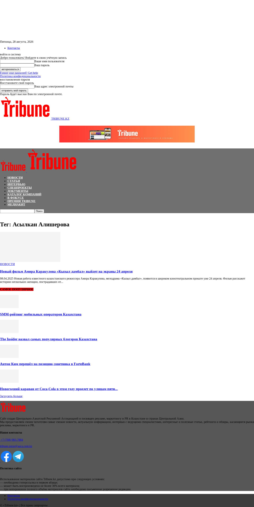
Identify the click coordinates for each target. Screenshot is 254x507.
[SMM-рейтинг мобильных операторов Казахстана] (9, 307)
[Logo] (13, 171)
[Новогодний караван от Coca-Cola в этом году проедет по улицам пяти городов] (9, 381)
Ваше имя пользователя (49, 61)
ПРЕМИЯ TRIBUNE (21, 201)
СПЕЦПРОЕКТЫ (19, 187)
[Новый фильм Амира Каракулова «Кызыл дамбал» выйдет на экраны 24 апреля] (30, 260)
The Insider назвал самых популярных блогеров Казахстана (48, 339)
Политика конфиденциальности (20, 76)
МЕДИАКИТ (16, 204)
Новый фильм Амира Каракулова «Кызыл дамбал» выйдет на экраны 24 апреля (66, 271)
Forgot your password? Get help (19, 72)
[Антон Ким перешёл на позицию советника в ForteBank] (9, 356)
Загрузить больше (11, 396)
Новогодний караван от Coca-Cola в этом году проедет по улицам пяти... (59, 389)
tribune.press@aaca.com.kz (16, 446)
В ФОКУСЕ (15, 197)
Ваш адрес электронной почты (53, 86)
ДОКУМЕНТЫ (17, 191)
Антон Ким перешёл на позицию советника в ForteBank (45, 364)
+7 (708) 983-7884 (11, 439)
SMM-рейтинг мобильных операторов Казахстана (40, 314)
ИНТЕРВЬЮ (16, 184)
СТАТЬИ (13, 181)
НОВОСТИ (15, 177)
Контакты (13, 48)
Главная (4, 214)
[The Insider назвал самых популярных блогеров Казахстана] (9, 331)
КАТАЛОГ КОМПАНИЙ (24, 194)
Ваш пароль (41, 65)
